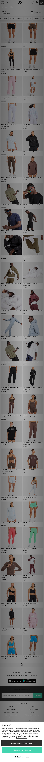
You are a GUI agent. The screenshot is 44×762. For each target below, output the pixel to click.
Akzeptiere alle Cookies (22, 750)
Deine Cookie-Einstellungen (21, 743)
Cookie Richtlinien (21, 738)
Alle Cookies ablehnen (22, 757)
